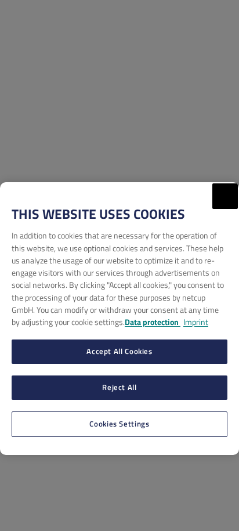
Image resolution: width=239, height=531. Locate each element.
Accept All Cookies (119, 351)
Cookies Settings (119, 423)
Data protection (152, 322)
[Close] (225, 196)
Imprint (195, 322)
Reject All (119, 387)
